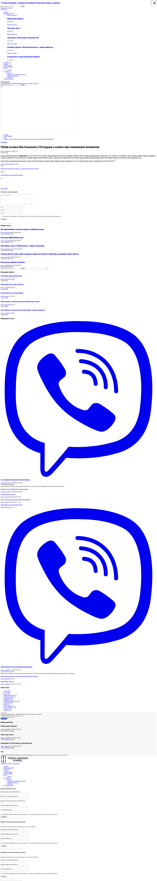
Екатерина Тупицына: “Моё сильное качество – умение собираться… (30, 47)
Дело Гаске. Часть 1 (14, 28)
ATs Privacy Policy (10, 223)
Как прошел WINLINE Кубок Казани (12, 237)
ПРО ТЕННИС (8, 65)
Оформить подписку (6, 8)
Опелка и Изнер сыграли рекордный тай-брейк (12, 175)
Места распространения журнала (16, 74)
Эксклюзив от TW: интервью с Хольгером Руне (23, 37)
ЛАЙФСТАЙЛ (8, 67)
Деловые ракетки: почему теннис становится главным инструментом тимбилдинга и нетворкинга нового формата (40, 254)
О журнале (7, 71)
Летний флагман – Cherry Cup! (7, 681)
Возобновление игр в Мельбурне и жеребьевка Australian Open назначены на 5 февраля (19, 676)
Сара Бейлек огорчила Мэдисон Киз (11, 276)
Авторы (9, 70)
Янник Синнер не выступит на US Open (12, 284)
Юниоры (8, 710)
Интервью (8, 698)
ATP (2, 164)
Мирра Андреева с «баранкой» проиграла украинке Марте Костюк (20, 301)
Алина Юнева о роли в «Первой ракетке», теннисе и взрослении (22, 246)
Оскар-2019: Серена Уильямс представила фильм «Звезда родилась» (16, 499)
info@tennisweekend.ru (16, 715)
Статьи (8, 708)
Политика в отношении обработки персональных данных (49, 755)
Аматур (6, 64)
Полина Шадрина (6, 249)
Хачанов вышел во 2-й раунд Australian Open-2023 (11, 505)
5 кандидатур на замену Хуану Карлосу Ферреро (23, 56)
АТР (2, 142)
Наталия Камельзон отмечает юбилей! (12, 293)
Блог (5, 68)
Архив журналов (8, 79)
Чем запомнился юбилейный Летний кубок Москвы (15, 480)
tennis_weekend (5, 151)
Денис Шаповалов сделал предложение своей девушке (16, 667)
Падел (6, 704)
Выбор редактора (9, 13)
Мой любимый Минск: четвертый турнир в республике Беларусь (22, 229)
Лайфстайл (9, 699)
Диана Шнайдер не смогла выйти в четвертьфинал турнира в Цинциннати (23, 310)
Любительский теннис (12, 701)
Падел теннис (8, 705)
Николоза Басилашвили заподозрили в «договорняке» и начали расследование (20, 168)
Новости (5, 142)
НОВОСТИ (7, 62)
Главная (6, 12)
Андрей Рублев (7, 164)
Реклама (9, 73)
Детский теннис (9, 696)
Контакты (10, 77)
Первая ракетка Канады (15, 18)
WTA (7, 691)
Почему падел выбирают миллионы (13, 262)
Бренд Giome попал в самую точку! (8, 494)
